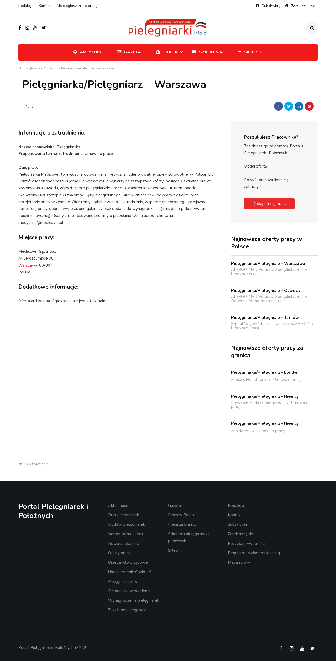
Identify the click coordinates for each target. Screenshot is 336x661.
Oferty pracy (119, 553)
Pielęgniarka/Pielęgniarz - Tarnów (265, 317)
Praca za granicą (182, 524)
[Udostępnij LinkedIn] (299, 106)
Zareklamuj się (303, 5)
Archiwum (50, 68)
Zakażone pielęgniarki (127, 609)
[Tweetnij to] (288, 106)
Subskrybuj (271, 5)
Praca (169, 52)
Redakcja (26, 5)
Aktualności (118, 505)
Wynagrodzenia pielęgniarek (133, 600)
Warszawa (27, 265)
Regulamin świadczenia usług (254, 553)
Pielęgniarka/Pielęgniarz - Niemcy (265, 396)
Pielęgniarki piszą (123, 581)
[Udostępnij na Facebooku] (278, 106)
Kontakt (45, 5)
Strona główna (29, 68)
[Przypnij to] (309, 106)
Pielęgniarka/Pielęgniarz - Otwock (265, 290)
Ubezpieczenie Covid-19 (129, 571)
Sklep (250, 52)
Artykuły (91, 52)
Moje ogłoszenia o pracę (77, 5)
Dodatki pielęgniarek (126, 524)
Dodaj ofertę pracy (269, 204)
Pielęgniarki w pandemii (129, 591)
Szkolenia (211, 52)
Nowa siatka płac (123, 543)
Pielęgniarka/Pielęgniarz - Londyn (264, 372)
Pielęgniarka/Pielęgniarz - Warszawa (268, 263)
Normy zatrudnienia (125, 533)
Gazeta (132, 52)
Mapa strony (239, 562)
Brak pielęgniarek (123, 515)
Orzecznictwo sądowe (128, 562)
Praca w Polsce (182, 515)
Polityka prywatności (246, 543)
